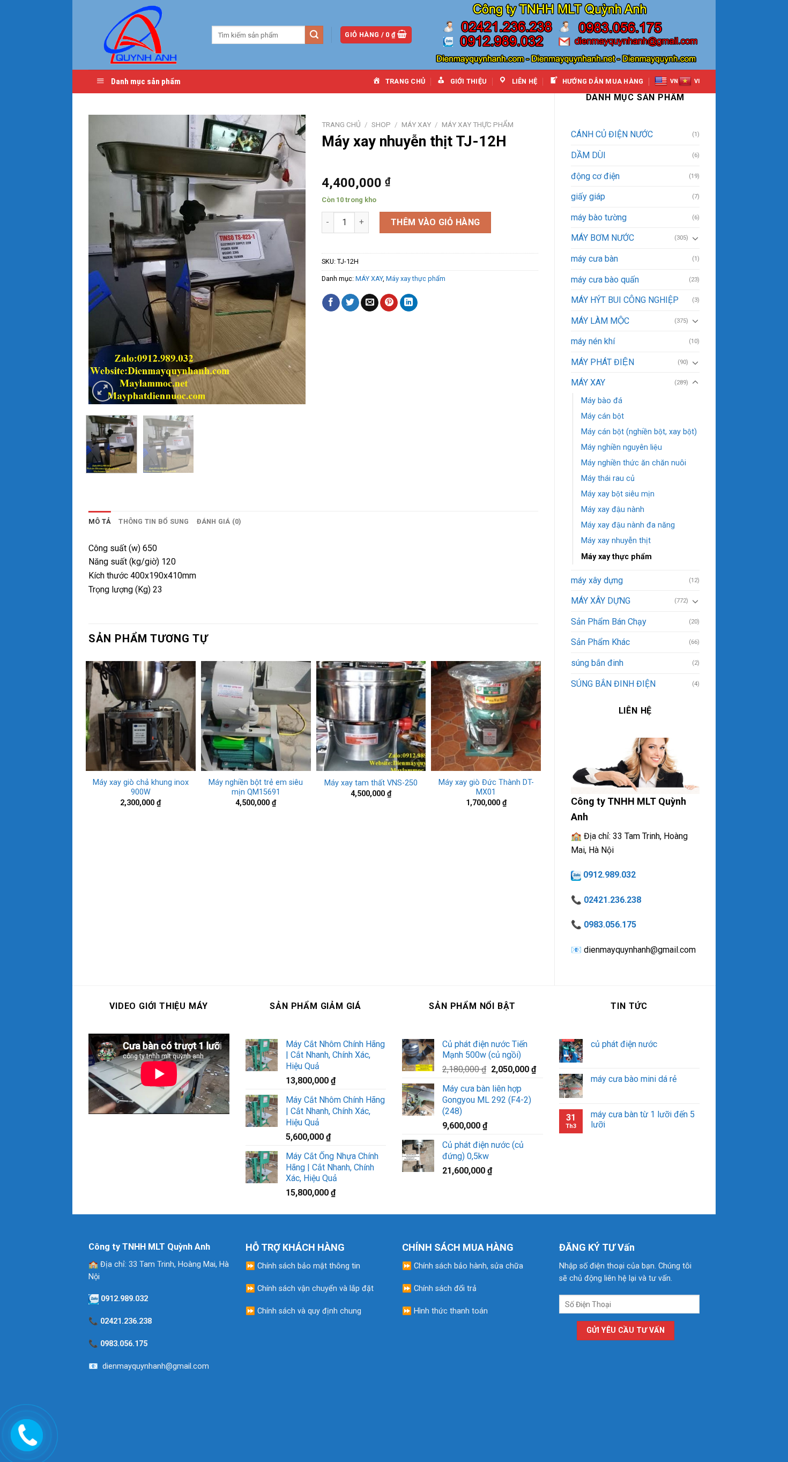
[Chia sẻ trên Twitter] (350, 303)
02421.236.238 (612, 900)
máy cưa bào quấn (605, 279)
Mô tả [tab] (99, 521)
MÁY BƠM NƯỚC (602, 238)
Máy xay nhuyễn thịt (616, 540)
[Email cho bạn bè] (369, 303)
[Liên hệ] (25, 1433)
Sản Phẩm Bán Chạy (608, 622)
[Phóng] (102, 391)
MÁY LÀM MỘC (600, 321)
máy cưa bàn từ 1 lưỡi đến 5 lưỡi (643, 1119)
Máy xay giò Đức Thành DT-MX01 (486, 787)
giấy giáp (588, 196)
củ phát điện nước (624, 1044)
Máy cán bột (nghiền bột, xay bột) (639, 431)
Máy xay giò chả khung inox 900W (141, 787)
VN (674, 81)
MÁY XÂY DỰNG (600, 601)
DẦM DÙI (588, 155)
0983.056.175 (610, 924)
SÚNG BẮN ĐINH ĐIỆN (613, 684)
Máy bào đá (601, 400)
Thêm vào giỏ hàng (435, 222)
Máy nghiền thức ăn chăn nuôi (633, 462)
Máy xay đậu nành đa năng (628, 525)
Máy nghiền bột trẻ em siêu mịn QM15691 (256, 787)
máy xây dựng (597, 580)
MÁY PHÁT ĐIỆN (602, 362)
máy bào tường (599, 217)
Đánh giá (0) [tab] (219, 521)
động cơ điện (595, 176)
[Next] (287, 259)
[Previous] (106, 259)
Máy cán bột (602, 416)
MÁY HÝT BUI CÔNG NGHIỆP (625, 300)
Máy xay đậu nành (612, 509)
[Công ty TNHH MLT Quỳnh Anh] (142, 34)
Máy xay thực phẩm (616, 556)
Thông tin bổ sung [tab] (153, 521)
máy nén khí (593, 341)
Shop (381, 124)
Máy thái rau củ (608, 478)
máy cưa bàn (594, 259)
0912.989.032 (609, 875)
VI (697, 81)
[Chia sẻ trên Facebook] (331, 303)
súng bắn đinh (597, 663)
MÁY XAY (588, 382)
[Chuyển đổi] (695, 238)
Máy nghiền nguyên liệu (621, 447)
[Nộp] (314, 35)
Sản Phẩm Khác (600, 642)
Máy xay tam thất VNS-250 (371, 783)
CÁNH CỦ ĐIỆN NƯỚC (612, 134)
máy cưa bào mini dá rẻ (634, 1079)
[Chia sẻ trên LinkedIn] (409, 303)
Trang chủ (341, 124)
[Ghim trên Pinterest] (389, 303)
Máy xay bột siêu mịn (618, 494)
